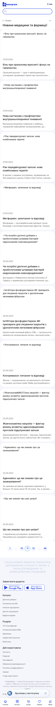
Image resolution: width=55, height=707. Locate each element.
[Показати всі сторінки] (50, 21)
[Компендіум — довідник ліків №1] (10, 4)
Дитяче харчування (10, 612)
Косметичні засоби (10, 604)
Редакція (6, 656)
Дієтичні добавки (9, 600)
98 (45, 548)
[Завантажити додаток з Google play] (13, 588)
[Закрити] (45, 693)
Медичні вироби (9, 615)
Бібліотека (7, 642)
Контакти (6, 652)
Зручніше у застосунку (27, 693)
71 (27, 548)
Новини (6, 672)
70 (22, 548)
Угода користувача (10, 676)
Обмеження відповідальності (14, 664)
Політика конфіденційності (13, 668)
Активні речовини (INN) (12, 630)
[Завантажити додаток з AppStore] (34, 588)
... (16, 548)
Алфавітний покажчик (11, 638)
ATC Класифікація (10, 626)
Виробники (7, 634)
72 (33, 548)
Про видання (8, 660)
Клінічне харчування (11, 608)
